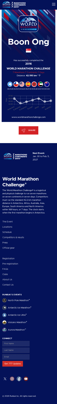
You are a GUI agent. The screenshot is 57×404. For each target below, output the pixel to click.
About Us (7, 279)
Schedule (7, 232)
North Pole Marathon (19, 300)
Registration (8, 258)
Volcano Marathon (17, 322)
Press (5, 243)
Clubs (5, 274)
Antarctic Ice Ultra (17, 315)
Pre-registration (10, 264)
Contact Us (8, 285)
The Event (7, 222)
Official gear (8, 248)
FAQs (5, 269)
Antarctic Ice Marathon (19, 307)
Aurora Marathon (17, 330)
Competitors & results (13, 237)
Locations (7, 227)
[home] (15, 5)
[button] (53, 6)
